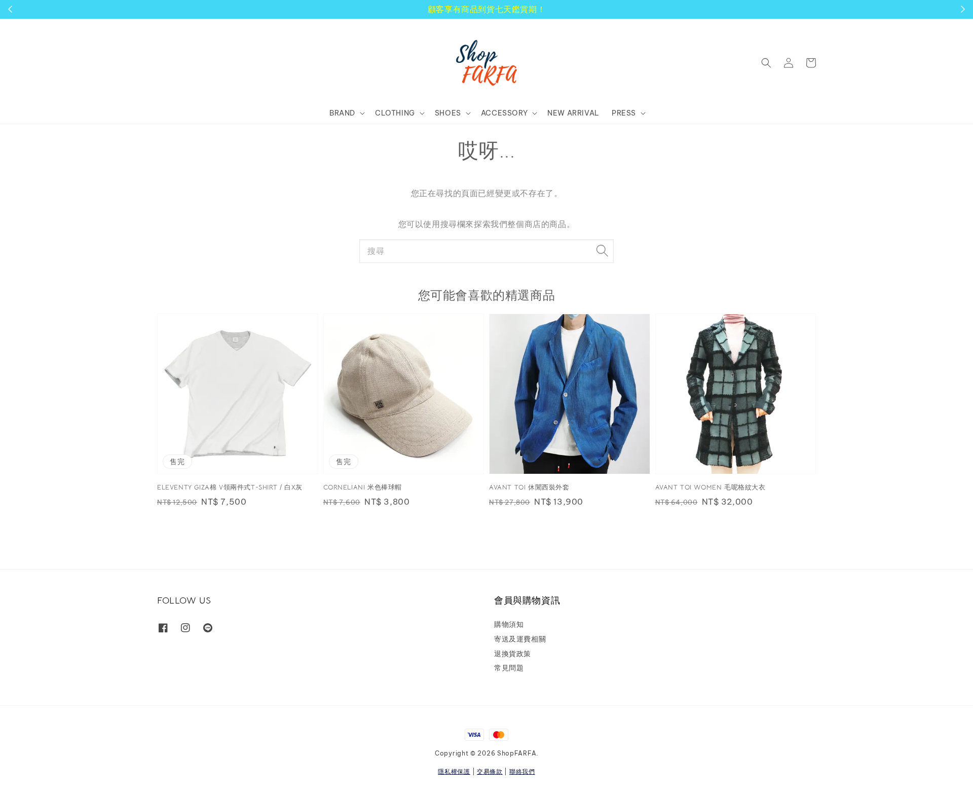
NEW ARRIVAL (573, 113)
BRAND (342, 113)
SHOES (448, 113)
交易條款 (490, 771)
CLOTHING (395, 113)
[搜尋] (602, 251)
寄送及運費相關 (520, 639)
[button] (766, 63)
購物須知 (508, 624)
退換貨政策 (512, 653)
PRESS (624, 113)
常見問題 (508, 667)
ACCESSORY (504, 113)
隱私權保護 (454, 771)
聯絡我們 (522, 771)
